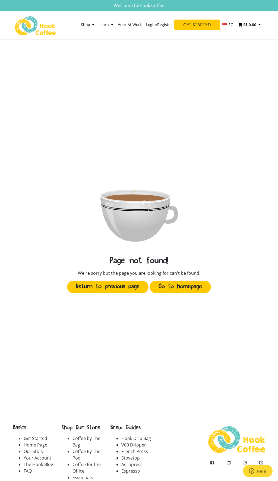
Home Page (35, 445)
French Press (134, 451)
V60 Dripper (133, 445)
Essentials (82, 477)
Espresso (130, 471)
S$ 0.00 (249, 24)
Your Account (37, 458)
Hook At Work (130, 24)
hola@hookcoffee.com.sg (237, 473)
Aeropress (132, 464)
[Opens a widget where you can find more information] (258, 471)
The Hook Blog (38, 464)
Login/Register (159, 24)
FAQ (28, 471)
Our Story (33, 451)
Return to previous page (108, 287)
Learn (104, 24)
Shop (86, 24)
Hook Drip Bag (136, 438)
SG (230, 24)
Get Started (197, 25)
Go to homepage (180, 287)
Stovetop (130, 458)
